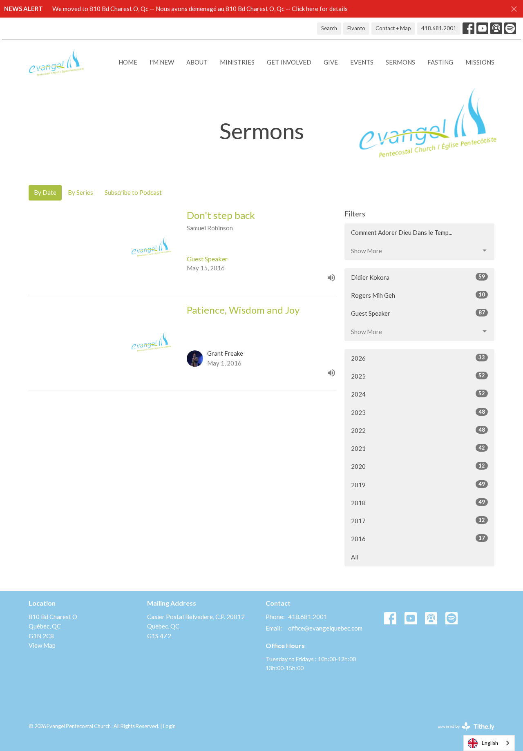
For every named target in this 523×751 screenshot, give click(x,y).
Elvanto (356, 28)
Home (127, 62)
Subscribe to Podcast (133, 192)
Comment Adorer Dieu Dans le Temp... (401, 232)
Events (361, 62)
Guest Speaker (418, 313)
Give (331, 62)
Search (329, 28)
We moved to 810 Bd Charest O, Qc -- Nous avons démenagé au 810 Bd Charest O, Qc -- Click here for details (200, 8)
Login (169, 726)
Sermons (400, 62)
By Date (45, 192)
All (354, 557)
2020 (418, 466)
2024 (418, 394)
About (197, 62)
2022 (418, 430)
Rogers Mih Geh (418, 295)
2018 (418, 502)
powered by (462, 733)
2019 (418, 484)
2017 (418, 520)
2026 (418, 358)
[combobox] (489, 743)
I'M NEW (162, 62)
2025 (418, 376)
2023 (418, 412)
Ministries (237, 62)
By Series (80, 192)
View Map (42, 645)
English (490, 743)
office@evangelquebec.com (325, 628)
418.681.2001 (438, 28)
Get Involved (289, 62)
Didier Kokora (418, 277)
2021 (418, 448)
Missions (479, 62)
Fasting (440, 62)
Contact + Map (393, 28)
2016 (418, 538)
